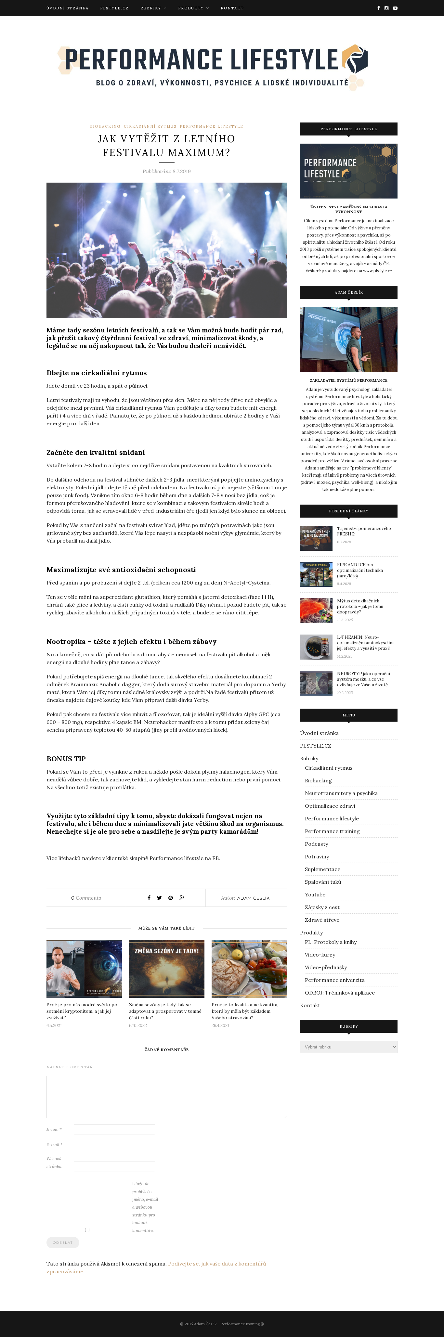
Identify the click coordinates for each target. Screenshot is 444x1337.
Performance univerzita (335, 980)
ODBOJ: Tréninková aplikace (340, 992)
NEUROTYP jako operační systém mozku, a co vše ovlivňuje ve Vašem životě (363, 679)
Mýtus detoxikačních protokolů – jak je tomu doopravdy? (360, 606)
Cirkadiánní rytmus (329, 768)
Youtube (315, 894)
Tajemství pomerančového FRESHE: (364, 531)
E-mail (54, 1145)
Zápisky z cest (322, 907)
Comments (86, 897)
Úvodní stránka (67, 8)
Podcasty (316, 844)
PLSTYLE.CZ (114, 8)
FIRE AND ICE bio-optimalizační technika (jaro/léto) (360, 570)
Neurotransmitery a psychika (341, 793)
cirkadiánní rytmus (150, 126)
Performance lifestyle (211, 126)
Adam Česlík (253, 898)
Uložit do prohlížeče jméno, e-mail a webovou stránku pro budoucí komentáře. (145, 1207)
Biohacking (105, 126)
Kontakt (232, 8)
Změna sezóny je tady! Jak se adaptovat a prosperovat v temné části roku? (165, 1011)
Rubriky (150, 8)
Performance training (332, 831)
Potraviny (317, 856)
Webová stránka (53, 1162)
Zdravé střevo (322, 920)
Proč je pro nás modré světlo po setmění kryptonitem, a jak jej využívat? (81, 1011)
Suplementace (322, 869)
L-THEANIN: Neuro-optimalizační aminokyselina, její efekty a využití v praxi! (366, 643)
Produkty (191, 8)
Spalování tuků (323, 882)
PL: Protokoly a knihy (331, 942)
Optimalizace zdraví (330, 806)
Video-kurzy (320, 954)
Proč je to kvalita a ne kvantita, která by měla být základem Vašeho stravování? (245, 1011)
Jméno (54, 1129)
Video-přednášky (326, 967)
